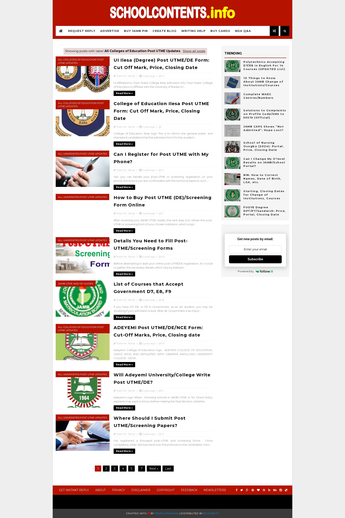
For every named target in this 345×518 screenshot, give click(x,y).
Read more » (124, 93)
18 (163, 299)
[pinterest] (253, 490)
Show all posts (194, 51)
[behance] (275, 490)
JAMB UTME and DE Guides (75, 283)
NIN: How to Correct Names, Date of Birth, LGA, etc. (262, 178)
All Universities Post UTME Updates (82, 153)
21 (163, 75)
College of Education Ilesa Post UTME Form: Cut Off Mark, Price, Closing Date (161, 111)
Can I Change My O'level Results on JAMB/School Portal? (264, 162)
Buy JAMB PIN (136, 31)
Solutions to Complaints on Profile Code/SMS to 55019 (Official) (264, 114)
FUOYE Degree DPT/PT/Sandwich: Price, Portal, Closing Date (264, 211)
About (100, 490)
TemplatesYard (166, 513)
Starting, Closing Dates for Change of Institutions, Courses (264, 194)
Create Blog (164, 31)
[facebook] (236, 490)
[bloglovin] (258, 490)
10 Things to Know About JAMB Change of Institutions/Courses (263, 81)
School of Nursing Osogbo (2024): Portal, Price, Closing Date (263, 146)
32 (163, 256)
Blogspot (211, 513)
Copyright (165, 490)
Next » (153, 468)
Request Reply (81, 31)
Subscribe (255, 259)
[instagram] (281, 490)
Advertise (109, 31)
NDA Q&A (243, 31)
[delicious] (286, 490)
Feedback (189, 490)
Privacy (118, 490)
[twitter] (241, 490)
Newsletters (215, 490)
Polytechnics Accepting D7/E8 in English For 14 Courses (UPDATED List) (264, 65)
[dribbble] (264, 490)
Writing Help (193, 31)
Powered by (246, 271)
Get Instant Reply (74, 490)
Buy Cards (220, 31)
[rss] (269, 490)
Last (168, 468)
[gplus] (247, 490)
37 (163, 343)
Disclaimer (140, 490)
